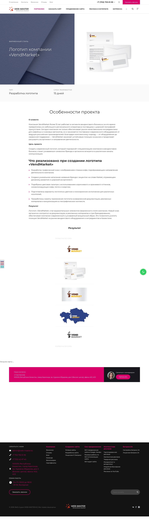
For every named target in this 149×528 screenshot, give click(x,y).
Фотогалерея (51, 460)
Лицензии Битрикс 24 (131, 453)
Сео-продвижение (93, 447)
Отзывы (44, 2)
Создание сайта (72, 447)
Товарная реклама (111, 459)
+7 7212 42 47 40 (19, 459)
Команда (49, 458)
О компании (13, 2)
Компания (50, 447)
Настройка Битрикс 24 (131, 450)
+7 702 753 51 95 (19, 455)
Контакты (24, 2)
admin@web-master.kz (22, 451)
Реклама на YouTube (111, 471)
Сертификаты (51, 463)
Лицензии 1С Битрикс (73, 455)
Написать (123, 377)
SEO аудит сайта (91, 461)
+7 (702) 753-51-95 (105, 2)
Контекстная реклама (109, 448)
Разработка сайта (72, 453)
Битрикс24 (128, 447)
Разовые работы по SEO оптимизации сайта (92, 457)
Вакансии (34, 2)
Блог (51, 2)
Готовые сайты (70, 450)
